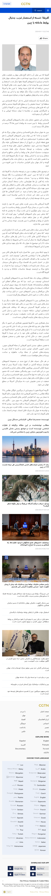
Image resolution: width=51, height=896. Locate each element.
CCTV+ (46, 753)
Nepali (18, 781)
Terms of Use (34, 892)
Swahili (17, 821)
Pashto (18, 797)
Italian (40, 842)
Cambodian (40, 785)
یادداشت (23, 727)
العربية (23, 745)
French (40, 809)
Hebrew (40, 825)
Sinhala (18, 813)
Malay (15, 768)
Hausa (41, 821)
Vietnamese (14, 846)
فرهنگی (23, 723)
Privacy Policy (44, 892)
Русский (46, 749)
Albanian (40, 764)
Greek (40, 817)
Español (22, 741)
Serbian (17, 809)
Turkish (17, 833)
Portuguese (15, 793)
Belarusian (37, 772)
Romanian (16, 801)
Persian (17, 785)
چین (47, 715)
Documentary (20, 749)
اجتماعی (46, 723)
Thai (19, 829)
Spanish (17, 817)
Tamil (19, 825)
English (46, 741)
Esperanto (38, 801)
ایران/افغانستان (43, 719)
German (39, 813)
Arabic (40, 768)
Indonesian (35, 837)
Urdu (19, 842)
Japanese (39, 846)
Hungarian (39, 833)
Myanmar (14, 777)
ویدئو (47, 731)
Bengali (41, 777)
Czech (41, 793)
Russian (17, 805)
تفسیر (47, 727)
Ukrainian (15, 837)
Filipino (40, 805)
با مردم (23, 711)
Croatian (39, 789)
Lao (20, 764)
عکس (23, 731)
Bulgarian (38, 781)
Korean (40, 850)
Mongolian (16, 772)
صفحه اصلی (44, 711)
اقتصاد (23, 719)
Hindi (42, 829)
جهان (24, 715)
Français (45, 745)
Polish (18, 789)
